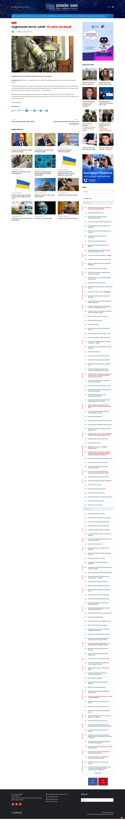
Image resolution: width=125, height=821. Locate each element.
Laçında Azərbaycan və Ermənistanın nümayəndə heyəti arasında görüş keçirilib (100, 312)
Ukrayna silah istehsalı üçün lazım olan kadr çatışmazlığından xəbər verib (21, 196)
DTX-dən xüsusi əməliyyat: (88, 127)
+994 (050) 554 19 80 (53, 796)
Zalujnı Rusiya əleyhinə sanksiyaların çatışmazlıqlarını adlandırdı (97, 395)
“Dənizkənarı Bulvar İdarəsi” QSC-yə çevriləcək (99, 259)
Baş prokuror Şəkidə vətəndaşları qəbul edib (99, 296)
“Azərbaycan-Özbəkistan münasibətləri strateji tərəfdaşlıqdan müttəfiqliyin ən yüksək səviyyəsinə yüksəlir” (99, 768)
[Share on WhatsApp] (14, 110)
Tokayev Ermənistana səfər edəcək (96, 558)
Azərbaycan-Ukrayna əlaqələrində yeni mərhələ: (105, 127)
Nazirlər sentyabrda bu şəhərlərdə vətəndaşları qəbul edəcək (99, 716)
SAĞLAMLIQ (90, 16)
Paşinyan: (100, 697)
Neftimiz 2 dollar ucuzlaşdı (94, 484)
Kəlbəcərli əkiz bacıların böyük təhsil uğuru (100, 406)
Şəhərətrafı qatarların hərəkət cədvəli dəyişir (99, 594)
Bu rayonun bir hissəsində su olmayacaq (97, 581)
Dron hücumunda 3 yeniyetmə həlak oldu (97, 720)
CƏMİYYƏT (35, 16)
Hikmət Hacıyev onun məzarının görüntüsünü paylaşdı (98, 692)
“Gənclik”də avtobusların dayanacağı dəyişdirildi (100, 221)
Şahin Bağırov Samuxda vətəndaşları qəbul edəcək (98, 702)
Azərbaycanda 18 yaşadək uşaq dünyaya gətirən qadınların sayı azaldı (99, 301)
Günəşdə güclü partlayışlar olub (95, 212)
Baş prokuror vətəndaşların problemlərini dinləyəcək (98, 682)
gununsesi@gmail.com (53, 799)
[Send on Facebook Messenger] (29, 110)
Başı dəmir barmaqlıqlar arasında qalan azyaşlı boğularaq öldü (99, 429)
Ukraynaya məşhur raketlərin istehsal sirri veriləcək (98, 730)
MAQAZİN (96, 16)
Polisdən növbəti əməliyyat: (98, 668)
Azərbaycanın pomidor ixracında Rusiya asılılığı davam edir (99, 347)
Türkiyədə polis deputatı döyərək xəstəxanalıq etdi (99, 364)
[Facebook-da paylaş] (20, 110)
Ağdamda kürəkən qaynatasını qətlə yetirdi (98, 476)
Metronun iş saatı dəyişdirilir (95, 416)
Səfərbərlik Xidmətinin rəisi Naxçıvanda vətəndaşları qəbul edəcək (97, 673)
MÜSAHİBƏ (59, 16)
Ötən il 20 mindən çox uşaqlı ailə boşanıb (98, 316)
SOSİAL (64, 16)
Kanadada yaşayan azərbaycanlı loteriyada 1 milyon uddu (106, 103)
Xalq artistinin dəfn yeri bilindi (95, 544)
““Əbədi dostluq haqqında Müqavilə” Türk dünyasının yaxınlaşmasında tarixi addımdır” (98, 369)
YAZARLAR (76, 16)
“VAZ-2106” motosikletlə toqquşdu (99, 480)
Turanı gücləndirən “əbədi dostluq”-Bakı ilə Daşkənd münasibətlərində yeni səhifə (99, 725)
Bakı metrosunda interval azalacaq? (99, 658)
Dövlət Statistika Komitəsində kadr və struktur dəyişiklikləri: (99, 608)
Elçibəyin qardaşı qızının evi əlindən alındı (98, 548)
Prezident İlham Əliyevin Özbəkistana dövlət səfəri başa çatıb (98, 577)
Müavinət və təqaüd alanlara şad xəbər (97, 268)
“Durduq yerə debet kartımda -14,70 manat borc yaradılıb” (99, 307)
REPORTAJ (44, 16)
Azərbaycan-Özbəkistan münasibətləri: (99, 644)
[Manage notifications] (121, 818)
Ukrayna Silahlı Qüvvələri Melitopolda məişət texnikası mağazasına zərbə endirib (66, 173)
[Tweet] (35, 110)
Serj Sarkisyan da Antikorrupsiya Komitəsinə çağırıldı (98, 329)
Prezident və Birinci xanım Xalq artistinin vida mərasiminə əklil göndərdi (99, 381)
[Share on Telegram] (42, 110)
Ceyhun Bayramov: (99, 752)
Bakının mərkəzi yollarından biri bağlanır (97, 625)
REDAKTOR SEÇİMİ (52, 16)
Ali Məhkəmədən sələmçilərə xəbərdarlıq (98, 438)
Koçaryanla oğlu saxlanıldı (94, 442)
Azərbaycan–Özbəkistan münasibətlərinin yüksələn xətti (98, 654)
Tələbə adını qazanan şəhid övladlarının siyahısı (99, 385)
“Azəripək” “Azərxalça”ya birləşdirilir (99, 255)
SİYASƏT (23, 16)
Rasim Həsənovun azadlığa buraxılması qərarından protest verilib (97, 217)
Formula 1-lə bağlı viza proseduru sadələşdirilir (99, 264)
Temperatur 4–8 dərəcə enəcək (99, 291)
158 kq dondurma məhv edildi (95, 320)
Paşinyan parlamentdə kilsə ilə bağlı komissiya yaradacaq (99, 226)
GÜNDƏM (19, 16)
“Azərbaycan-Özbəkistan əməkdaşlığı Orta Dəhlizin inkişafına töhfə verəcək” (98, 757)
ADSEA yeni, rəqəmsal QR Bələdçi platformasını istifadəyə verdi (99, 278)
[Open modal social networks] (46, 110)
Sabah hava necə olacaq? (94, 351)
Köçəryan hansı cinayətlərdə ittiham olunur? (99, 246)
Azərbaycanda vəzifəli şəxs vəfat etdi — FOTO (99, 333)
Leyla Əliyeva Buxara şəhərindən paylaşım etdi (99, 590)
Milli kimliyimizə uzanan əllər (97, 447)
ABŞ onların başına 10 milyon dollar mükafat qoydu (100, 458)
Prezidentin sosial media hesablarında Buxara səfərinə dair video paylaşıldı (99, 742)
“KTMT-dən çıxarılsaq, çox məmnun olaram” (99, 762)
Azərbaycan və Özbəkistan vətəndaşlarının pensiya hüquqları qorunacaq (98, 663)
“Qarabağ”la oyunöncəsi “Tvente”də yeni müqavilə (100, 496)
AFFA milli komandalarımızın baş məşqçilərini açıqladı (99, 711)
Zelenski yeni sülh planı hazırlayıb (67, 195)
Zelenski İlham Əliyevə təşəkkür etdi (96, 282)
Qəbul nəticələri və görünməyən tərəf (97, 488)
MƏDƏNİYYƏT (70, 16)
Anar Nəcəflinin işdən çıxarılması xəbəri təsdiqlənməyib (88, 104)
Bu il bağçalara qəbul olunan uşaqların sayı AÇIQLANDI (98, 563)
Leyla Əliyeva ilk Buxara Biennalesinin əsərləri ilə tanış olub (99, 539)
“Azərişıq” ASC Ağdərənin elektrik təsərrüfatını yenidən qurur (99, 342)
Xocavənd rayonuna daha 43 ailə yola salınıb (98, 355)
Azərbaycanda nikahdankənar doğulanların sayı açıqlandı (99, 231)
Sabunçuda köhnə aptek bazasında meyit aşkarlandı (98, 649)
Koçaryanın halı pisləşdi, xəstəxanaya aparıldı (99, 337)
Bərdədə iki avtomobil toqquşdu (99, 529)
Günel (19, 31)
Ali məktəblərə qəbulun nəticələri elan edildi (98, 598)
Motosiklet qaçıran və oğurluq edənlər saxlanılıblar (97, 236)
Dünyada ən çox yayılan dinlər (43, 218)
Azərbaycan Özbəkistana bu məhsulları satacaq (99, 621)
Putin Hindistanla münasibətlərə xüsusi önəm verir (100, 424)
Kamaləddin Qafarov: (99, 453)
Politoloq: (99, 208)
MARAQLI (101, 16)
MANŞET (14, 16)
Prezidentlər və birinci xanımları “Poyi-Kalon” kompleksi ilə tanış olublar (99, 630)
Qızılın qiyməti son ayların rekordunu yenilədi (99, 359)
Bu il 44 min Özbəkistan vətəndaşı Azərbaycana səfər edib (99, 554)
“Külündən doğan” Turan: (100, 434)
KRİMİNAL (81, 16)
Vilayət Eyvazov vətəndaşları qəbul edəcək (98, 706)
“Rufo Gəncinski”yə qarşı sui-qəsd (106, 148)
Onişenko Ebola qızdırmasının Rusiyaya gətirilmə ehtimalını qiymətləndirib (43, 173)
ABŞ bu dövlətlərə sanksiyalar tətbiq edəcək (98, 585)
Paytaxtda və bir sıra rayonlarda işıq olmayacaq (99, 517)
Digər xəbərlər (98, 773)
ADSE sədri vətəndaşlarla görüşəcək (97, 687)
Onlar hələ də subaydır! (98, 472)
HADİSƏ (85, 16)
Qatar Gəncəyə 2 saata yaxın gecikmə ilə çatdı (99, 273)
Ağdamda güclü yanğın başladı (95, 617)
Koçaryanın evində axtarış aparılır (96, 500)
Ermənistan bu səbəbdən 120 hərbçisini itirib (99, 634)
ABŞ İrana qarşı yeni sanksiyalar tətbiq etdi (98, 525)
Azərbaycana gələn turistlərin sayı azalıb (98, 462)
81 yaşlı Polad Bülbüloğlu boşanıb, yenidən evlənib (100, 287)
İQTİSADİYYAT (29, 16)
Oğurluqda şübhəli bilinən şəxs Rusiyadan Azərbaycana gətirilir (98, 603)
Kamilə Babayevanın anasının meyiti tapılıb (105, 83)
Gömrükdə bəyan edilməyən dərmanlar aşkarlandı (100, 613)
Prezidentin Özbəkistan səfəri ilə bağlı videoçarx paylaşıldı (100, 534)
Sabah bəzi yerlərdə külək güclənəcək (97, 241)
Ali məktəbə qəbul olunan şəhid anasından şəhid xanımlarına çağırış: (99, 375)
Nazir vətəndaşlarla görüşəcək (95, 678)
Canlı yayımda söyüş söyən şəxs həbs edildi (98, 521)
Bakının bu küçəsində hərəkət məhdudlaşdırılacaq (100, 572)
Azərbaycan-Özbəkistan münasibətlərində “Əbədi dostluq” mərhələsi (100, 747)
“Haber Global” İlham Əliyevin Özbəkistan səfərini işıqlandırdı (100, 568)
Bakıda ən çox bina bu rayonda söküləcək (88, 83)
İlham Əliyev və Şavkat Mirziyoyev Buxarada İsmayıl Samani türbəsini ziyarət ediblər (98, 639)
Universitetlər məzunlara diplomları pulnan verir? (100, 420)
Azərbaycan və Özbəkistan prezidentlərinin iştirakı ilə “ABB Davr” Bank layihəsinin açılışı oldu (100, 736)
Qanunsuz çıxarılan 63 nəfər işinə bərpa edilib (89, 148)
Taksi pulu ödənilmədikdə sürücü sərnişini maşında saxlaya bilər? (98, 467)
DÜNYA (40, 16)
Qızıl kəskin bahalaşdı (93, 324)
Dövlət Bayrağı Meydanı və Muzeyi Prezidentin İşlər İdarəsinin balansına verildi (99, 251)
